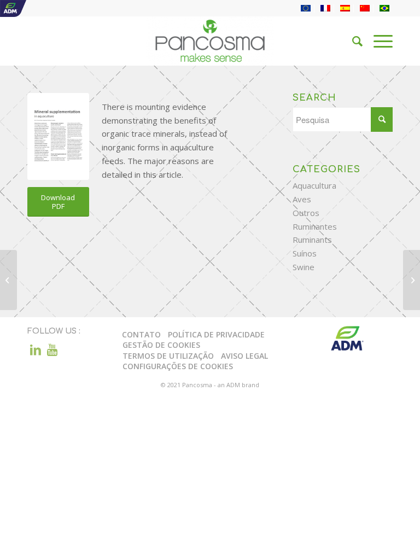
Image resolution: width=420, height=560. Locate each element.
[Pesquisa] (352, 41)
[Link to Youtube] (52, 349)
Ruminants (312, 239)
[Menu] (378, 41)
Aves (302, 199)
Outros (306, 212)
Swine (303, 266)
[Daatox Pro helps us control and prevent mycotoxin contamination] (8, 280)
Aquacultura (314, 185)
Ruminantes (315, 226)
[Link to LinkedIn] (35, 349)
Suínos (305, 253)
